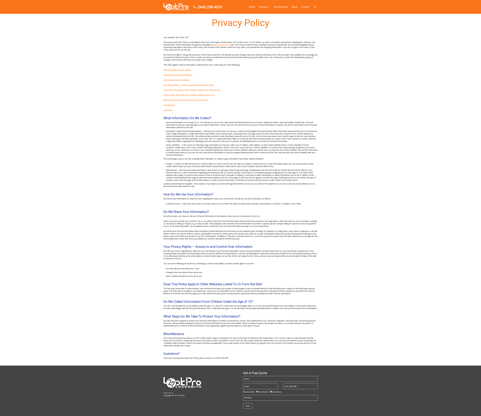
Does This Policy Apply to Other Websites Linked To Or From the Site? (191, 90)
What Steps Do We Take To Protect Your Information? (185, 100)
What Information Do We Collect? (177, 70)
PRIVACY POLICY (168, 393)
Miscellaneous (169, 105)
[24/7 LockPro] (176, 6)
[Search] (315, 7)
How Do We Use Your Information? (177, 75)
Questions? (167, 110)
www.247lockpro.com (222, 45)
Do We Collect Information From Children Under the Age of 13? (189, 95)
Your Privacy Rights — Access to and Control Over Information (188, 85)
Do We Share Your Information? (176, 80)
